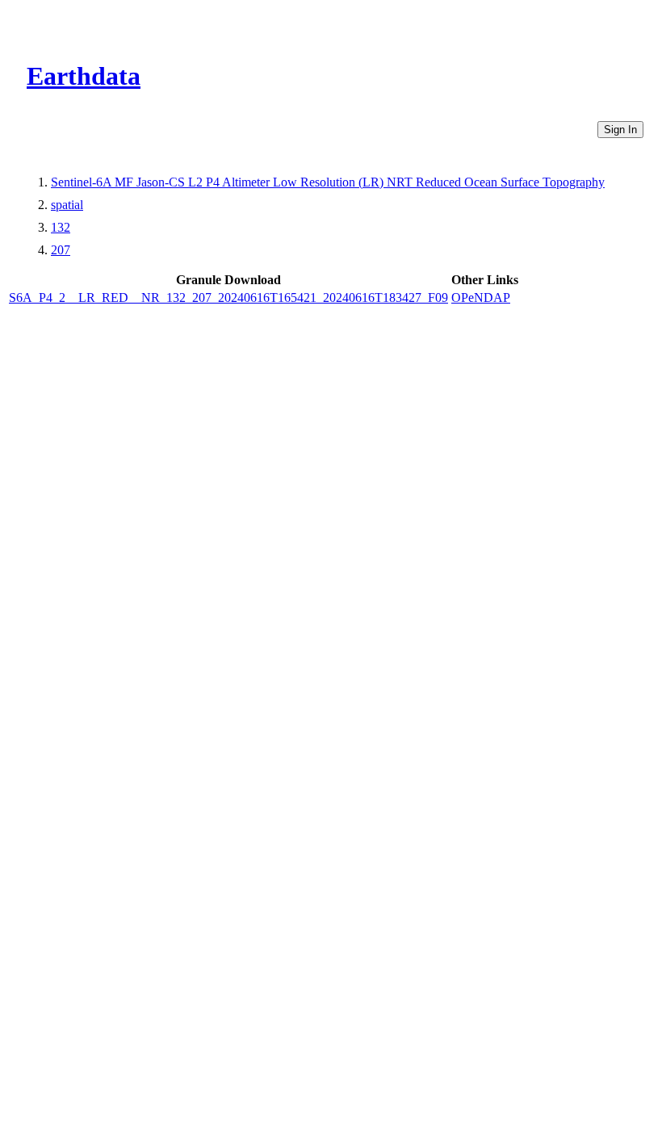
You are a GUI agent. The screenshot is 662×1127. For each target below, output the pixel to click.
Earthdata (83, 75)
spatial (67, 205)
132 (60, 227)
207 (60, 250)
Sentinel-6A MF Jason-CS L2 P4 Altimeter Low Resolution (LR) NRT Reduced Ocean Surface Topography (328, 182)
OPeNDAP (480, 297)
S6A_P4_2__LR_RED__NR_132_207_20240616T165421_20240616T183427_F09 (228, 297)
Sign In (620, 130)
